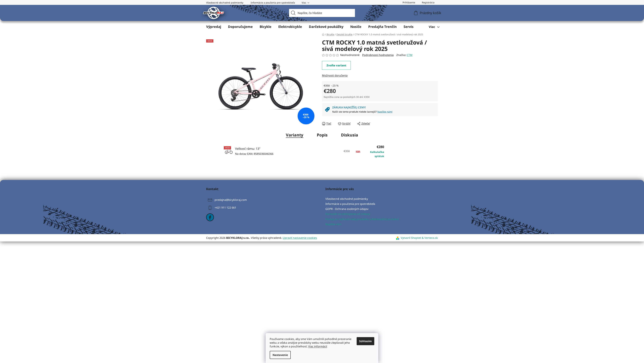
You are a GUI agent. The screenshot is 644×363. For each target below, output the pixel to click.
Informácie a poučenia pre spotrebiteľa (273, 2)
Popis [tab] (322, 135)
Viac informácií (317, 346)
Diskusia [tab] (349, 135)
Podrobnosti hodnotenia (378, 55)
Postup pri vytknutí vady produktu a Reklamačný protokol (362, 219)
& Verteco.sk (429, 238)
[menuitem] (213, 26)
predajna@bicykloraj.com (231, 200)
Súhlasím (365, 341)
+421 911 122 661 (225, 207)
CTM (409, 55)
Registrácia (428, 2)
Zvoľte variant (336, 65)
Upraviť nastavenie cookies (300, 238)
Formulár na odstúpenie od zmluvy (347, 214)
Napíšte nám (333, 224)
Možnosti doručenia (335, 75)
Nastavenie (280, 355)
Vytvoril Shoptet (411, 238)
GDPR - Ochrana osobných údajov (346, 209)
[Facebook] (210, 217)
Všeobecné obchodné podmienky (224, 2)
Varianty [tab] (294, 135)
